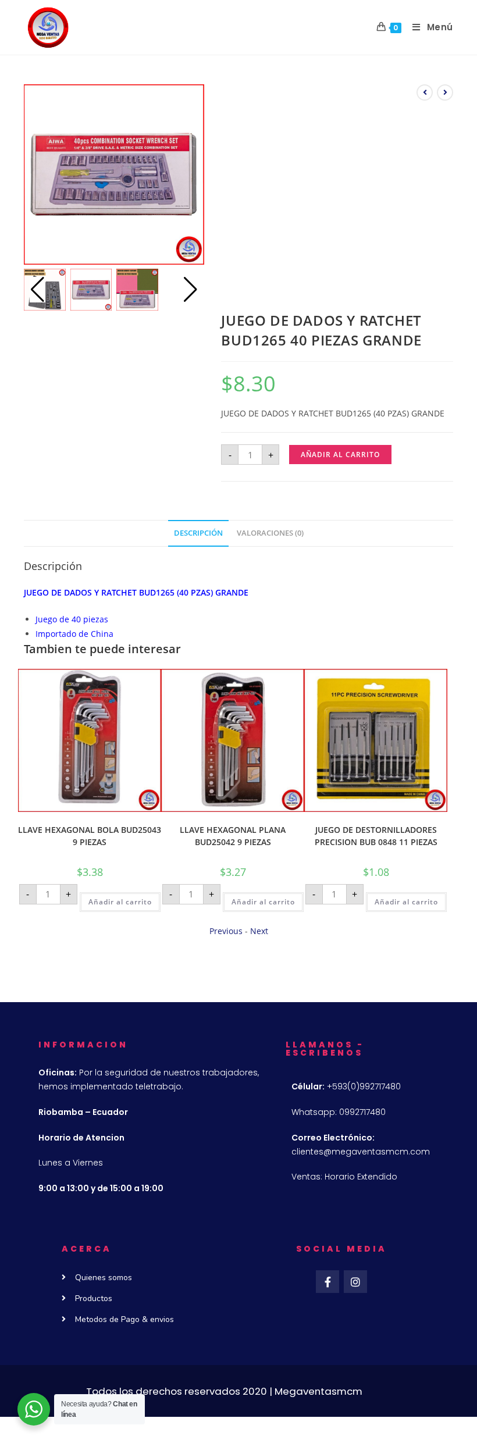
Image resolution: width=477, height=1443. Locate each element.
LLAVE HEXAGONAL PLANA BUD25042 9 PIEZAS (233, 835)
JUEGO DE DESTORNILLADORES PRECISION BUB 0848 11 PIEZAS (376, 835)
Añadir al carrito (340, 454)
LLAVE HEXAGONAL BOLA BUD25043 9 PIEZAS (89, 835)
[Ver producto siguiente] (445, 92)
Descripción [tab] (198, 533)
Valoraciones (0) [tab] (270, 533)
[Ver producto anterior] (425, 92)
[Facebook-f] (327, 1282)
